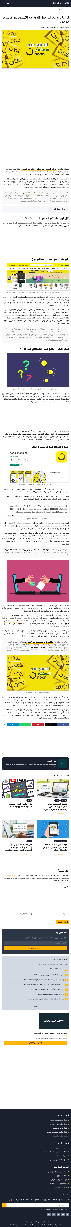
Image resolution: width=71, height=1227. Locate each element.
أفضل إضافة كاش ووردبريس (58, 1124)
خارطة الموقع (25, 1222)
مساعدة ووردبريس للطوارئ (58, 1183)
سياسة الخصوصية (35, 1222)
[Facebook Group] (49, 1214)
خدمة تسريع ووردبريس (60, 1175)
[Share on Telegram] (13, 724)
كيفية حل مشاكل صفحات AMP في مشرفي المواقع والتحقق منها (55, 847)
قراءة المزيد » (61, 813)
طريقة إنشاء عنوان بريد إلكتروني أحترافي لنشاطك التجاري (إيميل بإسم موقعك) (18, 847)
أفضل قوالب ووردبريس (60, 1128)
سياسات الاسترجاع (11, 549)
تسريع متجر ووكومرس (60, 1136)
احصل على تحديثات (36, 948)
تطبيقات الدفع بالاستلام (32, 192)
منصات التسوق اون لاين (36, 647)
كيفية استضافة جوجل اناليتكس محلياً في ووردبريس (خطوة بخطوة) (55, 807)
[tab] (36, 1006)
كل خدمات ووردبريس (60, 1187)
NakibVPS (13, 1225)
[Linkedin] (54, 1214)
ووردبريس (63, 800)
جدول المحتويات (59, 209)
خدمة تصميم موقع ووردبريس (57, 1171)
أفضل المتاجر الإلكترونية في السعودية (39, 642)
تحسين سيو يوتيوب (60, 1155)
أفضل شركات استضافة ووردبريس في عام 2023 (49, 974)
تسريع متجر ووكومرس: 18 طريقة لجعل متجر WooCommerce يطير (44, 984)
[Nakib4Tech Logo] (61, 3)
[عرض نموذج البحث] (3, 3)
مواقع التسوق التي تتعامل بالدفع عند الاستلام (38, 169)
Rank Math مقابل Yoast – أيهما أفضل (55, 1151)
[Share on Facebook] (63, 724)
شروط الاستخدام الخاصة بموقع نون (37, 549)
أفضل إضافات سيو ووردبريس (58, 1159)
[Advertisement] (36, 82)
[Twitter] (58, 1214)
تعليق (65, 887)
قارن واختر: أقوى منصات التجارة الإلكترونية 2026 (20, 805)
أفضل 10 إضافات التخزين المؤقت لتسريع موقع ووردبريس (46, 999)
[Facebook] (67, 1214)
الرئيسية (67, 9)
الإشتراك (4, 1205)
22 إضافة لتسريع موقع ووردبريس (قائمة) (51, 994)
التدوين (61, 9)
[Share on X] (51, 724)
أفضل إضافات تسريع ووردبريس (57, 1132)
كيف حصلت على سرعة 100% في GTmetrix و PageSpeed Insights (44, 979)
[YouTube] (63, 1214)
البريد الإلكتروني (26, 914)
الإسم (65, 914)
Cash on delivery (19, 605)
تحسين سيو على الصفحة (59, 1148)
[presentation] (53, 788)
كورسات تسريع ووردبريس (59, 1179)
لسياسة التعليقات (11, 875)
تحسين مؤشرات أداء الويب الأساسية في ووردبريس (48, 989)
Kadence (27, 1225)
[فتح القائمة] (8, 3)
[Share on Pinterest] (38, 724)
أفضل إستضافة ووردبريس (58, 1120)
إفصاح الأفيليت (45, 1222)
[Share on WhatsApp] (25, 724)
